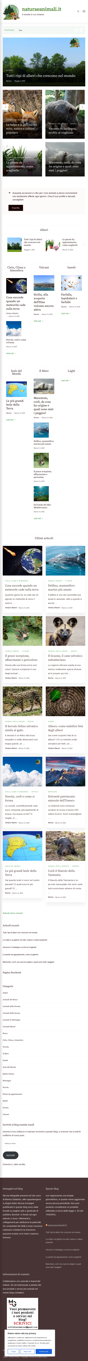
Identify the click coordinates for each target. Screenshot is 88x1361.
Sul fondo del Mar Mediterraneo (42, 506)
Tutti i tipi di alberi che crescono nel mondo (40, 76)
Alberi (9, 70)
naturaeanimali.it (41, 9)
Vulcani (6, 1114)
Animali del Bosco (58, 124)
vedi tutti (10, 420)
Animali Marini (55, 581)
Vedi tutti (10, 354)
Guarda (16, 208)
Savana (74, 651)
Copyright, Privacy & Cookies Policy (34, 1357)
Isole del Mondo (13, 866)
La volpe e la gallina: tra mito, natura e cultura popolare (21, 128)
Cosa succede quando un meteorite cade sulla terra (38, 30)
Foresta (75, 866)
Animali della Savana (58, 651)
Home (5, 1357)
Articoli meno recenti (13, 913)
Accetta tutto (43, 1351)
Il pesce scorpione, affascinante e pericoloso (43, 474)
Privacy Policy (14, 1357)
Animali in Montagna (17, 120)
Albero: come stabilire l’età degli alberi (59, 242)
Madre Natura (8, 1074)
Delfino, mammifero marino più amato (44, 442)
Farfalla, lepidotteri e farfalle (69, 298)
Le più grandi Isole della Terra (15, 404)
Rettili (5, 1101)
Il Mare (52, 158)
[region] (30, 1343)
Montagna (52, 792)
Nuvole (35, 792)
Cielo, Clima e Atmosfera (16, 581)
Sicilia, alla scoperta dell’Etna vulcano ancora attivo (44, 302)
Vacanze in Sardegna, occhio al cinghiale (19, 947)
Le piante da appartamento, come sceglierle (19, 166)
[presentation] (5, 107)
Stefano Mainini (12, 313)
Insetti (5, 1060)
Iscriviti (10, 1155)
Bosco (73, 124)
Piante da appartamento (18, 158)
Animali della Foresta (58, 866)
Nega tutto (27, 1351)
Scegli (13, 1351)
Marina (9, 81)
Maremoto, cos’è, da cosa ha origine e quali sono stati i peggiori (65, 166)
